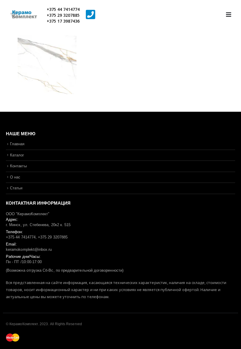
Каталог (17, 155)
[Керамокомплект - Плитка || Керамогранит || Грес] (26, 15)
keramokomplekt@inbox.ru (29, 249)
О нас (15, 177)
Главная (17, 144)
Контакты (18, 166)
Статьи (16, 188)
